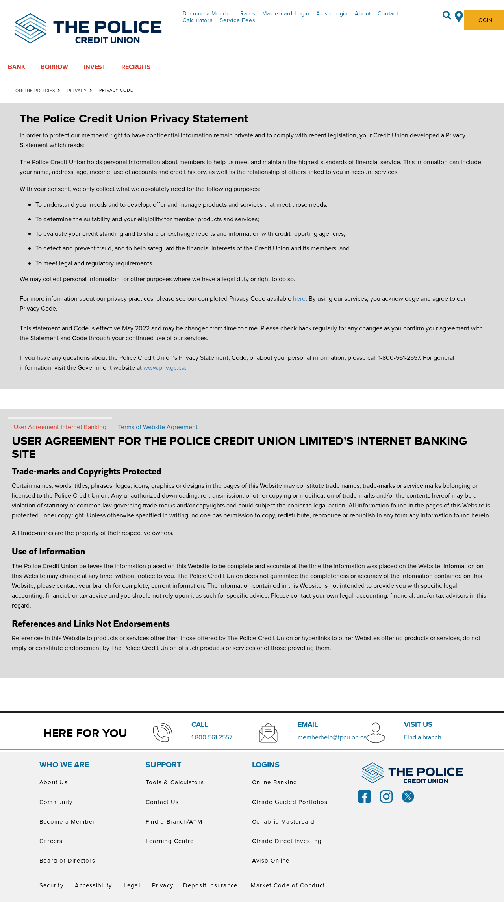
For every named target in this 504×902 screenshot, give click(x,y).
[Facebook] (364, 795)
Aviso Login (332, 13)
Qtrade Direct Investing (287, 841)
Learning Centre (170, 841)
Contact (388, 13)
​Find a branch (422, 737)
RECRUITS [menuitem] (136, 67)
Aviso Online (271, 860)
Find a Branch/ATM (174, 821)
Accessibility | (96, 885)
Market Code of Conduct (288, 885)
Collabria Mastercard (283, 821)
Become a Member (208, 13)
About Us (53, 782)
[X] (408, 795)
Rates (248, 13)
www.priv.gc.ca (164, 367)
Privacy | (164, 885)
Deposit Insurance (210, 885)
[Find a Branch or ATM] (459, 15)
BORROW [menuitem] (54, 67)
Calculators (198, 20)
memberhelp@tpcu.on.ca (332, 737)
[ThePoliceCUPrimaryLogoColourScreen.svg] (88, 29)
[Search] (447, 15)
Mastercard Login (285, 13)
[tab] (60, 426)
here (299, 298)
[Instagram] (386, 795)
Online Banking (274, 782)
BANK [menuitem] (16, 67)
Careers (51, 841)
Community (55, 802)
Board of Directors (67, 860)
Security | (54, 885)
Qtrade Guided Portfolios (290, 802)
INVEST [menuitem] (95, 67)
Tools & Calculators (175, 782)
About (363, 13)
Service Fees (238, 20)
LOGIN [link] (484, 20)
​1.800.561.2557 (211, 737)
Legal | (135, 885)
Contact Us (162, 802)
